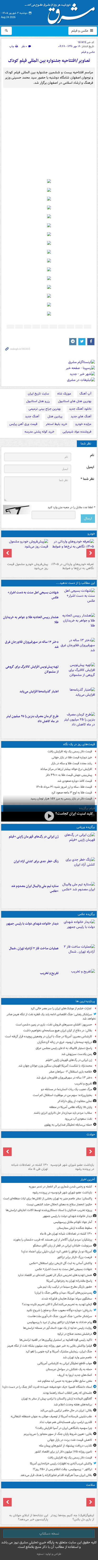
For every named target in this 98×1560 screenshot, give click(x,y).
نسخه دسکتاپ (49, 1533)
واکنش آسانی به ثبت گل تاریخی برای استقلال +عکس (60, 1263)
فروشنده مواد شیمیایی (77, 431)
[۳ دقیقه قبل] (72, 1150)
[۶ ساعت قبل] (77, 649)
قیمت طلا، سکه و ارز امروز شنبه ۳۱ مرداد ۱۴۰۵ (64, 787)
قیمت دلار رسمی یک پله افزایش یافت (70, 751)
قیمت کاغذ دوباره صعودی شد (74, 781)
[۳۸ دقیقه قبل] (77, 599)
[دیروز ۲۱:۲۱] (49, 816)
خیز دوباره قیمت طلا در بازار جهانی (72, 757)
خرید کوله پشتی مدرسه (39, 431)
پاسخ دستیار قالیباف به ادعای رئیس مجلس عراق (64, 1048)
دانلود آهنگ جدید (80, 408)
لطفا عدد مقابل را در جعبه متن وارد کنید (71, 507)
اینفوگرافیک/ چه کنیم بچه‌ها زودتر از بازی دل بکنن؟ (72, 1517)
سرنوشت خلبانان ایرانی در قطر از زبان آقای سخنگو (62, 1245)
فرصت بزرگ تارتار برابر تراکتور (74, 1257)
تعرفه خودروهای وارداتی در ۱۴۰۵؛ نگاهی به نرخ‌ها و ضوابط (72, 566)
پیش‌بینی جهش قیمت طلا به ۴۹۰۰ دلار (69, 775)
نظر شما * (87, 479)
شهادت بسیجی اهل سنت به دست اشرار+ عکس (33, 595)
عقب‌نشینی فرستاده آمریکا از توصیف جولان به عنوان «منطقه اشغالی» (51, 1416)
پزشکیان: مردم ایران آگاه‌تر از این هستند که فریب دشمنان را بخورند (52, 1239)
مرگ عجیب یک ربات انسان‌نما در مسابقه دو (66, 1089)
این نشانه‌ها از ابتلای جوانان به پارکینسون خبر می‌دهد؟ (28, 1517)
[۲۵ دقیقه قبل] (26, 1150)
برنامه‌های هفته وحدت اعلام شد (73, 1404)
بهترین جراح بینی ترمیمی (45, 408)
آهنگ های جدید (81, 416)
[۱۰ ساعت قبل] (26, 1501)
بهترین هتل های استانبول (74, 401)
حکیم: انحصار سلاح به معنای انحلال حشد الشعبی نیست (59, 1204)
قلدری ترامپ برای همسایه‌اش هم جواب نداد (65, 1422)
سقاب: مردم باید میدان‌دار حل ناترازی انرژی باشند (63, 1113)
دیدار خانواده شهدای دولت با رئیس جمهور (32, 923)
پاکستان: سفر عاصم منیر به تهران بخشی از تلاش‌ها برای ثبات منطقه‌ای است (47, 1198)
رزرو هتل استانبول (38, 401)
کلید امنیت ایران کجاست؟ (74, 814)
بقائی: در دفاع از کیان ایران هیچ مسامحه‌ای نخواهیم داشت (57, 1030)
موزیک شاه (64, 393)
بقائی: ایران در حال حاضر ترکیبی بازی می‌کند (66, 1410)
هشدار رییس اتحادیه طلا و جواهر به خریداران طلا (31, 620)
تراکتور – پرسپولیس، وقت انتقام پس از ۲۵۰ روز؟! (62, 1469)
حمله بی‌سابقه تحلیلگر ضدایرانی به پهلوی (68, 1124)
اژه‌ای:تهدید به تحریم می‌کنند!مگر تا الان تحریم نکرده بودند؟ (57, 1304)
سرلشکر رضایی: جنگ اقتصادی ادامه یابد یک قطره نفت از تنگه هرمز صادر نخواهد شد (51, 1016)
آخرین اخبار (87, 1179)
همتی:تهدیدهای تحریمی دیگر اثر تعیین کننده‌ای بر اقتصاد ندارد (55, 1275)
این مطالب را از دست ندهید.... (75, 583)
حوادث (91, 1134)
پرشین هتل (55, 416)
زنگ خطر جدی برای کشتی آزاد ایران (36, 861)
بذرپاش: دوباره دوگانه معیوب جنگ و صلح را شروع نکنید (59, 1310)
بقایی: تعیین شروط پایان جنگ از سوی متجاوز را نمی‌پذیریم (58, 1434)
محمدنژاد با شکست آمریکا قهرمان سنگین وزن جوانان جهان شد (55, 1065)
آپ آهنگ (85, 393)
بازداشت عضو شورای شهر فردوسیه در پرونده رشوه (72, 1166)
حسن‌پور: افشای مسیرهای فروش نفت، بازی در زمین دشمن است (54, 1024)
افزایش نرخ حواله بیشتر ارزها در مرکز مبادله (66, 769)
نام (92, 455)
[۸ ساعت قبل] (72, 1501)
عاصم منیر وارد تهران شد (77, 1357)
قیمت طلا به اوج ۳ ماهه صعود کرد (71, 792)
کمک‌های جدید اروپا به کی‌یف (74, 1375)
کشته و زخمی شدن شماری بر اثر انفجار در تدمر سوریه (60, 1186)
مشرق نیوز (61, 12)
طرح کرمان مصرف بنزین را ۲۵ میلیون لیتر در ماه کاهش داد (32, 719)
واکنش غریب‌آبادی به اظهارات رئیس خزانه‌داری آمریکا (61, 1463)
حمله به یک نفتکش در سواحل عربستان (69, 1369)
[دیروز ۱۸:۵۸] (77, 723)
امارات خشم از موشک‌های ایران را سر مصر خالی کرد (61, 1008)
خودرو (91, 533)
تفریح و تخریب (49, 973)
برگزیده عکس (86, 914)
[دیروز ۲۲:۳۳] (77, 674)
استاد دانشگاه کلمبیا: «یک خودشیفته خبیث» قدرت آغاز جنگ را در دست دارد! (47, 1387)
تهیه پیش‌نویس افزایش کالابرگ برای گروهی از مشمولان (32, 669)
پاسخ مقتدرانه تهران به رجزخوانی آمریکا (69, 1281)
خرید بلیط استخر (56, 424)
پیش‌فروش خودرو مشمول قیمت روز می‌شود (27, 566)
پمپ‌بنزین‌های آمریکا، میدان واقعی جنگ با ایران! (63, 1292)
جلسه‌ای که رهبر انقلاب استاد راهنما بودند (67, 1393)
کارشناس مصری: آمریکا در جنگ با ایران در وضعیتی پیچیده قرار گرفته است (48, 1036)
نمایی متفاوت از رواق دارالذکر (75, 1101)
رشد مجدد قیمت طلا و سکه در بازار (71, 763)
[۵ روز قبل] (26, 550)
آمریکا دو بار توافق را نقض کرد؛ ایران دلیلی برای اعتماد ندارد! (56, 1251)
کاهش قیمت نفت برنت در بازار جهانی (69, 1440)
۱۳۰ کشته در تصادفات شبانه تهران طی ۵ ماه (29, 1166)
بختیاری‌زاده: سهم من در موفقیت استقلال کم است (62, 1095)
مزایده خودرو (83, 424)
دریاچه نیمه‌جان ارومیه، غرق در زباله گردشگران (64, 1042)
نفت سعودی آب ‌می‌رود (78, 1119)
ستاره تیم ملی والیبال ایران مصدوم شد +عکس (35, 888)
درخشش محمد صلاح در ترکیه (74, 1334)
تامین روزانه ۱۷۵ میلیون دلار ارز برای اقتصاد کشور (63, 1451)
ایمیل (90, 467)
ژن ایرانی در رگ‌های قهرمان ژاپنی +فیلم (34, 836)
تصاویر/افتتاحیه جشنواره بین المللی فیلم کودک (49, 60)
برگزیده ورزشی (86, 827)
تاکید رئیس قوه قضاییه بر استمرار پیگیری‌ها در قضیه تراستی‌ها (56, 1340)
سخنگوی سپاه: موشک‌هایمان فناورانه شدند (66, 1298)
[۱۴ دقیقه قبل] (77, 931)
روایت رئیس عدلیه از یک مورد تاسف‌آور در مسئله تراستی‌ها (57, 1328)
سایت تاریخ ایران (38, 393)
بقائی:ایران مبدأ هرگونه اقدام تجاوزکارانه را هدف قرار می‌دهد (56, 1475)
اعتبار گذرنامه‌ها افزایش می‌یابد (39, 691)
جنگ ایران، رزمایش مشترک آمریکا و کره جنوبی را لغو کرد (59, 1351)
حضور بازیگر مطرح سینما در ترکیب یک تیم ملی (65, 1286)
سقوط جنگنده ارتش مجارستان (74, 1228)
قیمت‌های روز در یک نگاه (79, 744)
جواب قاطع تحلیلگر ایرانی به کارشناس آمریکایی (64, 1363)
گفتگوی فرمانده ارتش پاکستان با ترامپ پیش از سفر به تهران (56, 1398)
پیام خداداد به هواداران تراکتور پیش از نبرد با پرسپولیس (59, 1322)
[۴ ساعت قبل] (77, 624)
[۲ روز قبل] (72, 550)
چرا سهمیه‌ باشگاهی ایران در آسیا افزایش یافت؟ (63, 1428)
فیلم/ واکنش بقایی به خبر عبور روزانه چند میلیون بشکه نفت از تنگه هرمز (49, 1345)
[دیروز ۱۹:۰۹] (77, 698)
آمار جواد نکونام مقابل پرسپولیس (73, 1222)
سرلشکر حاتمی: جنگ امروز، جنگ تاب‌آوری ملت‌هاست (60, 1316)
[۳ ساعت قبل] (77, 843)
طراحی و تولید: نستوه (49, 1554)
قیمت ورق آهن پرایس (23, 424)
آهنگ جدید (32, 416)
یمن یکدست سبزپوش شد (76, 1054)
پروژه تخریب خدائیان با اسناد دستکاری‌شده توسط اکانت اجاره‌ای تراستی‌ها (49, 1210)
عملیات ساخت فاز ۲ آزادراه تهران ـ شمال (34, 948)
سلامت (90, 1484)
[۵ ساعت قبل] (77, 980)
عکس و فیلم (80, 30)
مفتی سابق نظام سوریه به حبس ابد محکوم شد (64, 1381)
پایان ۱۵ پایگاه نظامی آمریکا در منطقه (70, 1107)
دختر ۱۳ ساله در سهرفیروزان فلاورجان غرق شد (32, 644)
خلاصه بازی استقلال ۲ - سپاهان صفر (70, 1071)
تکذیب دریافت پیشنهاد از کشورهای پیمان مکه (65, 1445)
